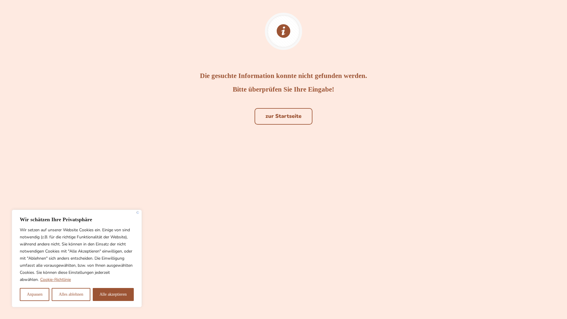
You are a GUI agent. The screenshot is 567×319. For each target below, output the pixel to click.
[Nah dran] (137, 212)
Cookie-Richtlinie (55, 279)
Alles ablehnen (71, 294)
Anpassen (35, 294)
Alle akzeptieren (113, 294)
